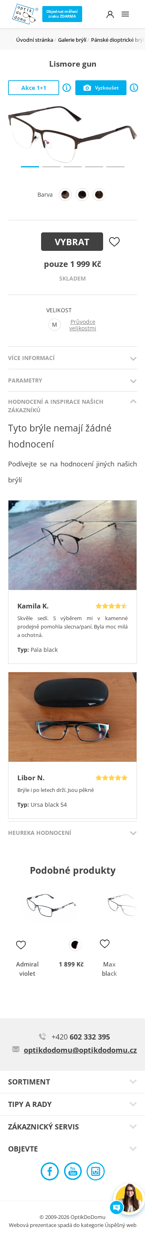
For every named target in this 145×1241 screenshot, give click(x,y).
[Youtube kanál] (73, 1173)
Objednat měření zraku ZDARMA (62, 14)
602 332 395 (81, 1037)
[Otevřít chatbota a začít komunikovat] (129, 1199)
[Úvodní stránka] (25, 14)
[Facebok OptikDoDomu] (50, 1173)
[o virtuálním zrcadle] (134, 88)
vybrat (72, 242)
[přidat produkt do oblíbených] (21, 945)
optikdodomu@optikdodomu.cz (80, 1050)
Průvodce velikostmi (82, 325)
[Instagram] (96, 1173)
